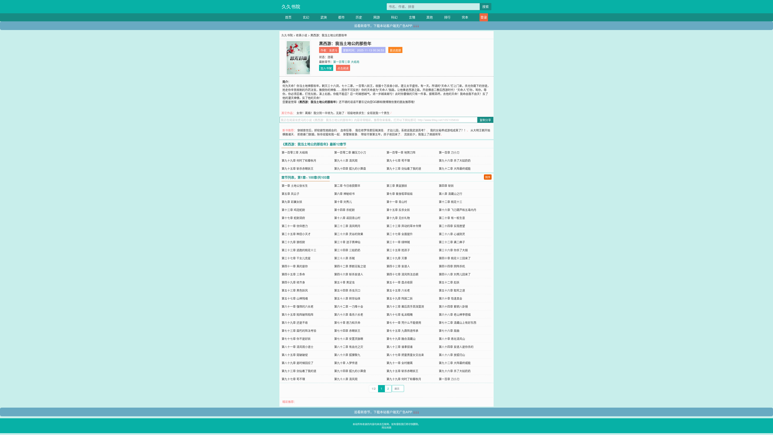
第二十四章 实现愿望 (452, 226)
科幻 (394, 17)
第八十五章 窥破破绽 (295, 355)
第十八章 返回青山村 (347, 218)
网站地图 (386, 427)
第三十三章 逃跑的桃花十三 (299, 250)
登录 (484, 17)
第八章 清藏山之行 (450, 194)
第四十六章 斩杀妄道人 (348, 274)
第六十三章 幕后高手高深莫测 (405, 306)
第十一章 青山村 (396, 202)
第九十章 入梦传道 (346, 363)
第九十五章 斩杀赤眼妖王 (297, 168)
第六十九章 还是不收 (295, 322)
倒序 (487, 177)
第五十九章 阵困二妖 (399, 298)
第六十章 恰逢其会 (450, 298)
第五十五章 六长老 (398, 290)
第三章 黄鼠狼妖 (396, 185)
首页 (288, 17)
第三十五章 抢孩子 (398, 250)
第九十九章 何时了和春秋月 (299, 160)
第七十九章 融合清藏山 (400, 339)
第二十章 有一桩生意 (452, 218)
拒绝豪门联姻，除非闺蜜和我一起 (318, 134)
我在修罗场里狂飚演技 (369, 130)
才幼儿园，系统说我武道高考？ (407, 130)
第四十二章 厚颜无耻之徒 (350, 266)
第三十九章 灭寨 (396, 258)
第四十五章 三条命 (293, 274)
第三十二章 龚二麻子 (452, 242)
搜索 (485, 6)
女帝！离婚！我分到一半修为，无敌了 (320, 113)
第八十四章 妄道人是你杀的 (456, 347)
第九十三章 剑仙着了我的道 (403, 168)
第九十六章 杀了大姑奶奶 (455, 160)
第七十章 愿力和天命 (347, 322)
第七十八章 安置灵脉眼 (348, 339)
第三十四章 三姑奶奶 (347, 250)
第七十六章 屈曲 (449, 330)
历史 (359, 17)
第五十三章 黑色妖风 (295, 290)
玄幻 (306, 17)
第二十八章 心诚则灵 (452, 234)
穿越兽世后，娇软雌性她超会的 (317, 130)
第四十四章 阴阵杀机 (452, 266)
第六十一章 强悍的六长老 (297, 306)
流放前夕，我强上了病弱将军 (422, 134)
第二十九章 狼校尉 (293, 242)
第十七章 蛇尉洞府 (293, 218)
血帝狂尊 (346, 130)
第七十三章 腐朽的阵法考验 (299, 330)
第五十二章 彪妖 (449, 282)
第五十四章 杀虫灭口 (347, 290)
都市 (341, 17)
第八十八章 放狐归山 (452, 355)
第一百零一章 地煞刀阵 (400, 152)
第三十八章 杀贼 (344, 258)
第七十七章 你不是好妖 (296, 339)
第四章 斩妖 (446, 185)
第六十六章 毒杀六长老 (348, 314)
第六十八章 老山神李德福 (455, 314)
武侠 (323, 17)
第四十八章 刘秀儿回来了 (455, 274)
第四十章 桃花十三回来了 (455, 258)
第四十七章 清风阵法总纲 (402, 274)
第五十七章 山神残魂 (295, 298)
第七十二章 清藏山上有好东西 (457, 322)
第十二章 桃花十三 (450, 202)
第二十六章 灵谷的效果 (348, 234)
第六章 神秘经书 (344, 194)
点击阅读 (343, 68)
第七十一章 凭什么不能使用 (403, 322)
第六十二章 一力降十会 (348, 306)
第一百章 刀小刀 (449, 152)
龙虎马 (333, 50)
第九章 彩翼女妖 (292, 202)
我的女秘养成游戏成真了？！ (448, 130)
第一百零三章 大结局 (346, 62)
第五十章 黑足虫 (344, 282)
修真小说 (301, 35)
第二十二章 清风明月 (347, 226)
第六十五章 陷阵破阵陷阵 (297, 314)
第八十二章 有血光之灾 (348, 347)
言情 (412, 17)
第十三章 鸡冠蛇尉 (293, 210)
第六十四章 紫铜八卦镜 (453, 306)
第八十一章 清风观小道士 (297, 347)
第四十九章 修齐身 (293, 282)
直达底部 (395, 50)
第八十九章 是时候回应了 (297, 363)
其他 (429, 17)
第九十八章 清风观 (346, 160)
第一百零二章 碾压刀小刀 (350, 152)
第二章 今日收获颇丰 (347, 185)
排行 (447, 17)
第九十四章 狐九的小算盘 (350, 168)
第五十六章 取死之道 (452, 290)
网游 (376, 17)
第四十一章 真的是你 (295, 266)
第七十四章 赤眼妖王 (347, 330)
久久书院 (291, 6)
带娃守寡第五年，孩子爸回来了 (380, 134)
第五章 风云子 (290, 194)
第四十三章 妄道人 (398, 266)
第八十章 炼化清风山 (452, 339)
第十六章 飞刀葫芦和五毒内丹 (457, 210)
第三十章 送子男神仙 (347, 242)
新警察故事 (350, 134)
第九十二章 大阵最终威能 (455, 168)
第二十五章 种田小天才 (296, 234)
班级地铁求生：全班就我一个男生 (368, 113)
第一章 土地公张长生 (295, 185)
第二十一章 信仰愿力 (295, 226)
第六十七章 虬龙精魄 (399, 314)
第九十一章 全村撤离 (399, 363)
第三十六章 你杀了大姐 (453, 250)
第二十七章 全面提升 (399, 234)
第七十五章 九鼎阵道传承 (402, 330)
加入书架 (326, 68)
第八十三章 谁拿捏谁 (399, 347)
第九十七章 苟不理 (398, 160)
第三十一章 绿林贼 (398, 242)
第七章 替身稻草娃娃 (399, 194)
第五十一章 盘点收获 (399, 282)
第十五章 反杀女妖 (398, 210)
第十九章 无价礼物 (398, 218)
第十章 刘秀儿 (343, 202)
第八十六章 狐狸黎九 (347, 355)
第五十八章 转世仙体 (347, 298)
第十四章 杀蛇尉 (344, 210)
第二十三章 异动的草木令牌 (403, 226)
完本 (465, 17)
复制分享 (485, 120)
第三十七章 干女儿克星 (296, 258)
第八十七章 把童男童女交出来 (405, 355)
